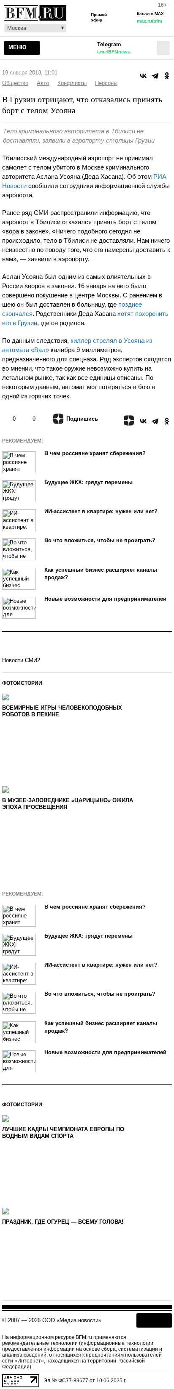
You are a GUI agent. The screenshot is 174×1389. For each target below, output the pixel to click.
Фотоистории (22, 683)
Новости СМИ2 (21, 660)
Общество (15, 83)
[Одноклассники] (167, 76)
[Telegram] (155, 76)
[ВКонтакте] (143, 76)
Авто (43, 83)
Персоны (106, 83)
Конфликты (72, 83)
